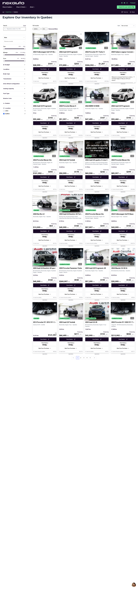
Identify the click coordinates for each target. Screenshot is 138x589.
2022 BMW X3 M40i (92, 106)
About (31, 7)
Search (5, 25)
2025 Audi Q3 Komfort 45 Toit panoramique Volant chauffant (81, 214)
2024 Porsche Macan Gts (42, 160)
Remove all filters (53, 29)
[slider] (4, 49)
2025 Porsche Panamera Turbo (70, 268)
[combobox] (14, 37)
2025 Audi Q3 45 (91, 322)
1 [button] (77, 357)
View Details (43, 69)
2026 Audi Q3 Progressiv (42, 106)
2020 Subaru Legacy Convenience (123, 52)
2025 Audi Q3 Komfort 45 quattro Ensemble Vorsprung (53, 268)
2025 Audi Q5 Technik (67, 322)
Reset (24, 25)
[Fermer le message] (134, 77)
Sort (119, 25)
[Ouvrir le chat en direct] (134, 585)
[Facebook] (122, 3)
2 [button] (80, 357)
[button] (94, 357)
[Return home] (3, 12)
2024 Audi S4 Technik (67, 160)
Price (4, 58)
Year (4, 46)
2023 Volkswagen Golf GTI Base (45, 52)
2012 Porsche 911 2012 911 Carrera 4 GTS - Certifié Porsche (55, 322)
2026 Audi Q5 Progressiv (68, 52)
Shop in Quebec (7, 7)
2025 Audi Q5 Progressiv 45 (95, 268)
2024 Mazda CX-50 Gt (119, 268)
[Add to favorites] (55, 34)
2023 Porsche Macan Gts (120, 160)
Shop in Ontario (20, 7)
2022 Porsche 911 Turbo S (95, 52)
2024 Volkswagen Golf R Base (122, 214)
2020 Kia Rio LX (38, 214)
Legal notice (44, 83)
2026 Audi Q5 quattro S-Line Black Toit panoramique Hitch (106, 160)
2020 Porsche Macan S (67, 106)
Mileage (5, 52)
